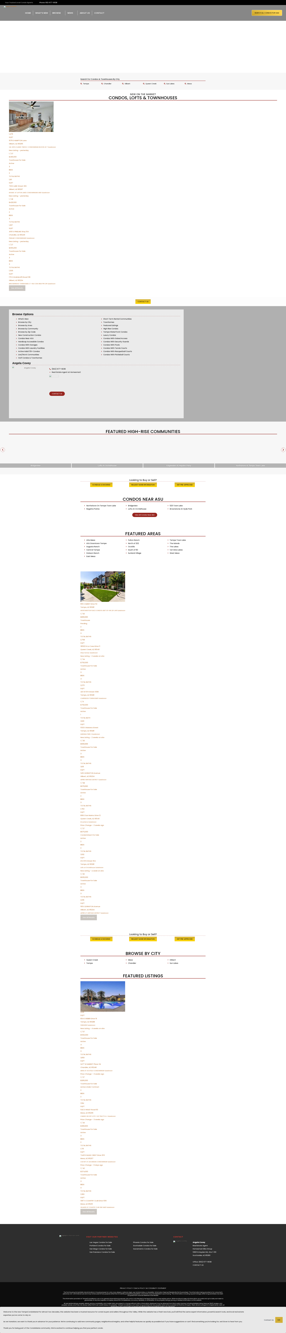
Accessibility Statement (156, 1288)
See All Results (17, 288)
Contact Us (269, 1320)
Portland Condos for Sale (100, 1245)
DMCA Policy (139, 1288)
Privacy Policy (126, 1288)
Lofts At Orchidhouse (107, 465)
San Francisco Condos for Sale (102, 1252)
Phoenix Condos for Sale (143, 1242)
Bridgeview (35, 465)
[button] (3, 450)
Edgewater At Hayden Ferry (178, 465)
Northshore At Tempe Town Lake (250, 465)
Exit (279, 1320)
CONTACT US (198, 1265)
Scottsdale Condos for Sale (144, 1245)
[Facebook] (201, 1270)
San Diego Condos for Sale (101, 1249)
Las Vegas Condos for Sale (101, 1242)
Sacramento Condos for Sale (145, 1249)
